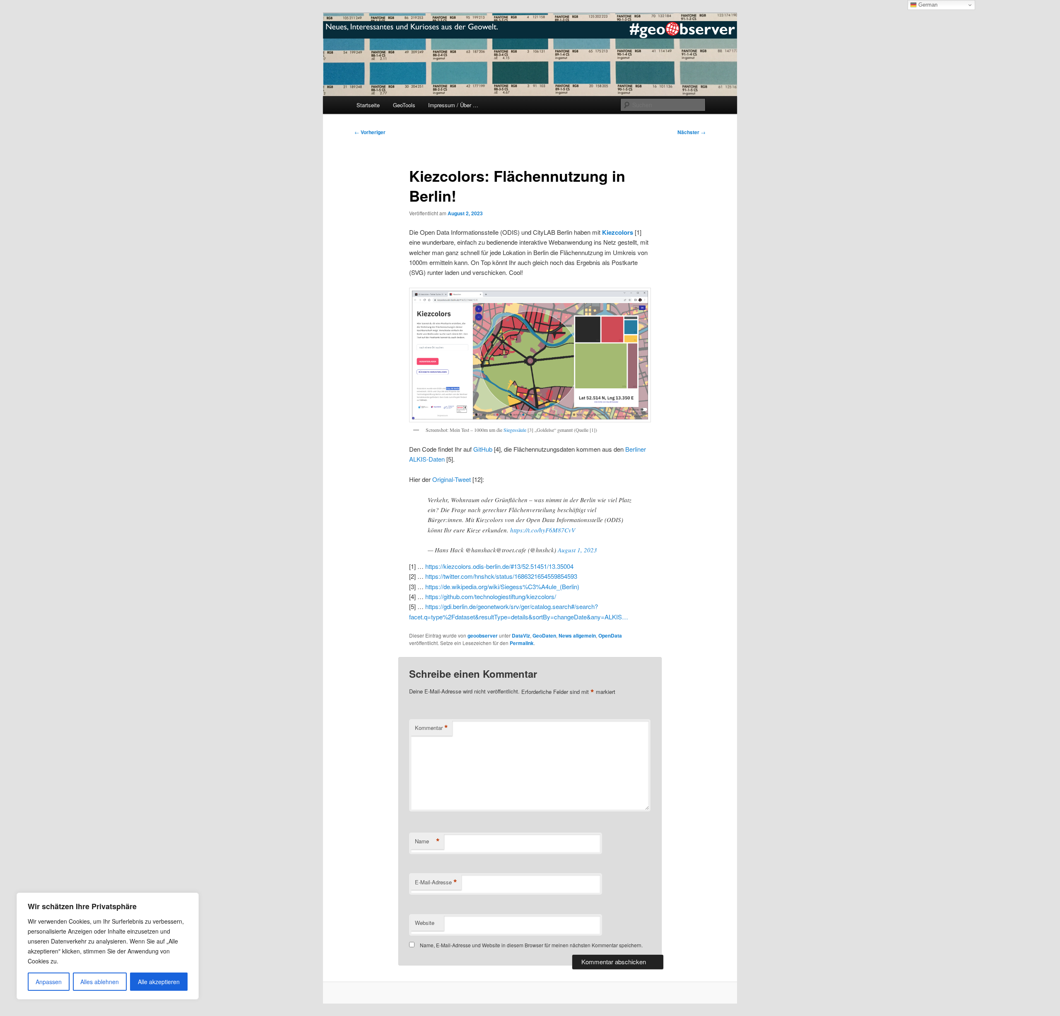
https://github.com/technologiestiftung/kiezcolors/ (490, 596)
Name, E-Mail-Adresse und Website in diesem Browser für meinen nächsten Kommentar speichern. (531, 945)
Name (427, 841)
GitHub (482, 449)
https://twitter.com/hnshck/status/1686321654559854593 (501, 576)
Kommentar (431, 727)
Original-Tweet (451, 479)
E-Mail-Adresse (436, 882)
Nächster (691, 132)
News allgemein (577, 635)
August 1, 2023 (577, 550)
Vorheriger (369, 132)
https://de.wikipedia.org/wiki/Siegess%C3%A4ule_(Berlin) (502, 586)
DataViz (521, 635)
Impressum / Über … (453, 105)
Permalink (522, 643)
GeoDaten (544, 635)
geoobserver (482, 635)
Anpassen (49, 981)
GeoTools (404, 105)
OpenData (610, 635)
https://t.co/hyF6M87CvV (542, 530)
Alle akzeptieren (159, 981)
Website (424, 923)
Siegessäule (515, 429)
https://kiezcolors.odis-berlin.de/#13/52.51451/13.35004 (499, 566)
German (927, 5)
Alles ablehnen (99, 981)
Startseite (368, 105)
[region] (108, 946)
